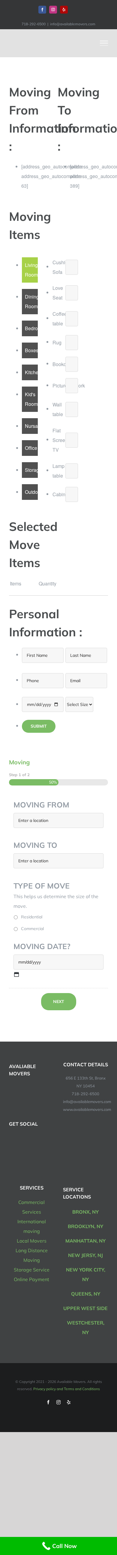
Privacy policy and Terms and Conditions (66, 1389)
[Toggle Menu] (104, 43)
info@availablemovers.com (72, 24)
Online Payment (31, 1279)
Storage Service (32, 1270)
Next (58, 1001)
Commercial (32, 928)
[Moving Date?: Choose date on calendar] (17, 974)
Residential (31, 917)
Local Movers (31, 1241)
